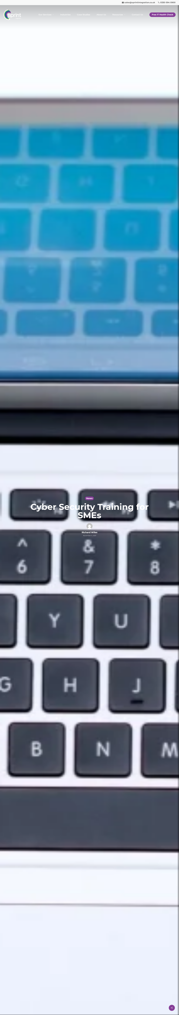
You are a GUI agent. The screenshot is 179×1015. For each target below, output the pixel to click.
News (89, 498)
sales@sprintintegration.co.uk (139, 3)
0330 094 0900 (167, 3)
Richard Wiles (89, 532)
